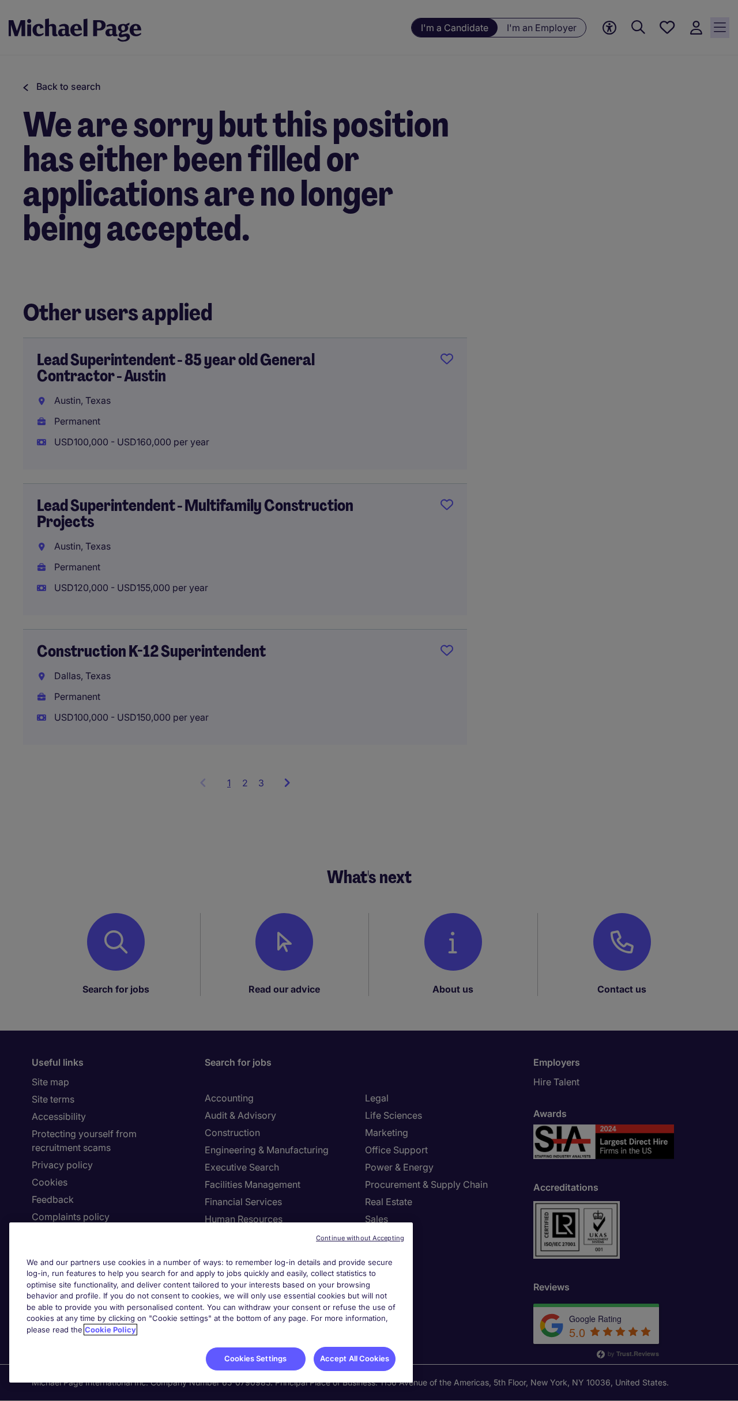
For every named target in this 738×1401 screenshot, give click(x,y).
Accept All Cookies (354, 1358)
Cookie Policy (110, 1329)
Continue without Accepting (360, 1238)
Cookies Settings (255, 1358)
